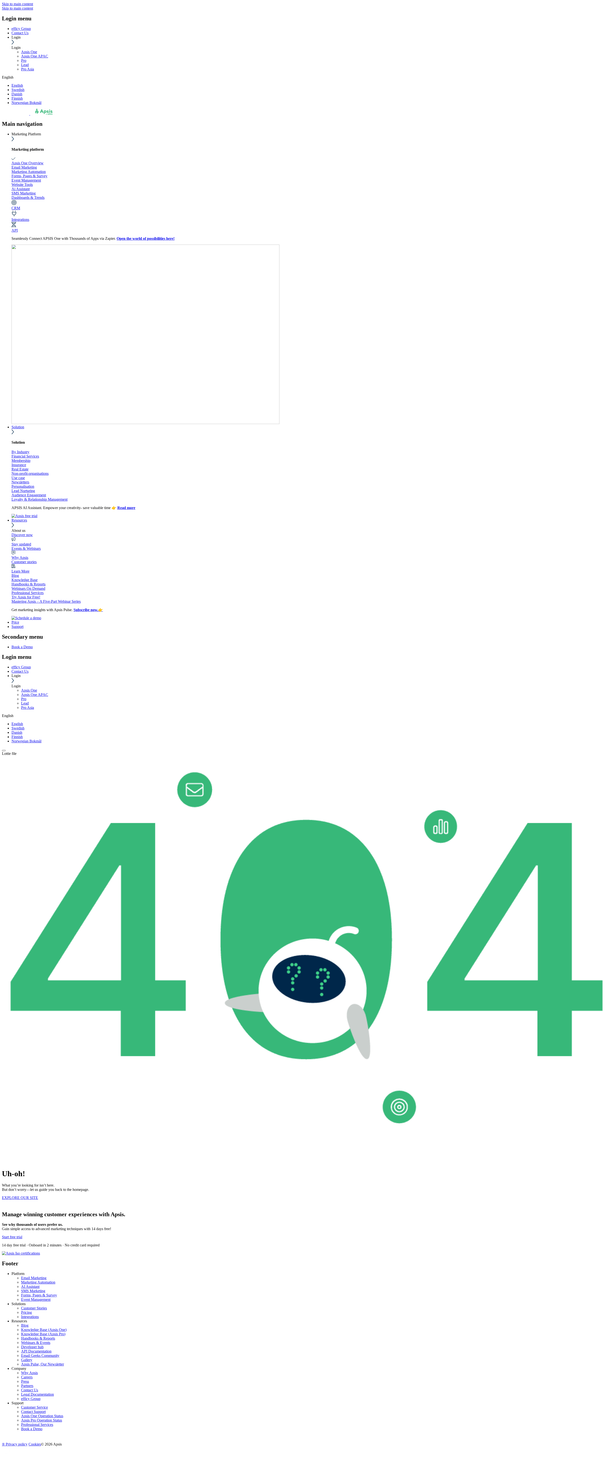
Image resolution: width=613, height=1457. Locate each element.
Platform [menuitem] (17, 1274)
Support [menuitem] (17, 1403)
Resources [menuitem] (19, 1321)
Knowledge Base (24, 580)
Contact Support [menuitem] (33, 1412)
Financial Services (25, 456)
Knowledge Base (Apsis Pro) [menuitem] (43, 1334)
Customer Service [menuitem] (34, 1407)
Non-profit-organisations (30, 473)
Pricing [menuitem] (26, 1312)
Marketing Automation (28, 172)
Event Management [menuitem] (36, 1299)
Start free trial (12, 1237)
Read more (126, 508)
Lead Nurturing (23, 491)
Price (15, 622)
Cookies (34, 1444)
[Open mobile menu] (4, 750)
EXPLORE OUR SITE (20, 1198)
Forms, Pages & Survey (29, 176)
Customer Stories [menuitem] (34, 1308)
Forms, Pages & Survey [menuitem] (39, 1295)
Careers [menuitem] (27, 1377)
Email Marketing (24, 167)
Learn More (20, 571)
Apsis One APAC (34, 56)
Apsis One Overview (27, 163)
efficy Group (21, 29)
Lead (25, 65)
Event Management (26, 180)
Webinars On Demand (28, 588)
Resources (19, 520)
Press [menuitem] (25, 1381)
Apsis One (29, 52)
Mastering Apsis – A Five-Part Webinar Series (46, 601)
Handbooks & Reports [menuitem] (38, 1338)
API (14, 230)
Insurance (18, 465)
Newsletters (20, 482)
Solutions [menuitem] (18, 1304)
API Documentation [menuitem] (36, 1351)
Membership (20, 461)
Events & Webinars (26, 548)
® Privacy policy (15, 1444)
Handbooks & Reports (28, 584)
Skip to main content (17, 4)
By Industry (20, 452)
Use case (18, 478)
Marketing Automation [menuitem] (38, 1282)
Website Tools (22, 185)
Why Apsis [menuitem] (29, 1373)
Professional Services (27, 593)
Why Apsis (19, 558)
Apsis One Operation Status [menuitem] (42, 1416)
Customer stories (24, 562)
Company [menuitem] (18, 1368)
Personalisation (22, 486)
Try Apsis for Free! (25, 597)
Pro (23, 60)
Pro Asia (27, 69)
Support (17, 627)
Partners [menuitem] (27, 1386)
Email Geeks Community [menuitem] (40, 1356)
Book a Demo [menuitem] (22, 647)
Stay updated (21, 544)
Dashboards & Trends (28, 197)
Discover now (22, 535)
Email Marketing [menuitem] (33, 1278)
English (17, 85)
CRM (15, 208)
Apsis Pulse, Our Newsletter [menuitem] (42, 1364)
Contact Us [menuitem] (29, 1390)
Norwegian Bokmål (26, 103)
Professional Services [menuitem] (37, 1425)
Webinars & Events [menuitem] (35, 1343)
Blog (15, 576)
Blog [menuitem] (24, 1325)
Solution (17, 427)
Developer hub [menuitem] (32, 1347)
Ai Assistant (20, 189)
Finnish (17, 98)
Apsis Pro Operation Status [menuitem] (41, 1420)
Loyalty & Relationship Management (39, 499)
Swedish (17, 90)
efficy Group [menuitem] (30, 1399)
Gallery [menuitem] (26, 1360)
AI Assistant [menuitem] (30, 1287)
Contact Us (19, 33)
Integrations (20, 220)
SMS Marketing (23, 193)
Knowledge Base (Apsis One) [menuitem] (44, 1330)
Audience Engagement (28, 495)
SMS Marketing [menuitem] (33, 1291)
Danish (16, 94)
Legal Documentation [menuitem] (37, 1394)
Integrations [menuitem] (30, 1317)
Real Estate (19, 469)
